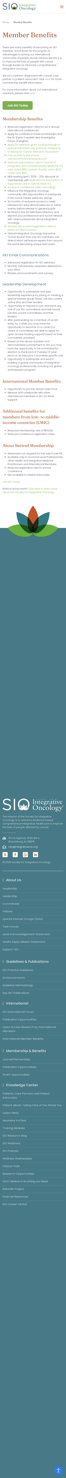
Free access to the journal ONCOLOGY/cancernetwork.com (27, 157)
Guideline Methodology (18, 985)
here (47, 79)
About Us (13, 880)
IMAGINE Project (13, 1189)
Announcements (14, 978)
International (17, 1003)
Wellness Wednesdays (17, 1158)
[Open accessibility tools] (58, 1470)
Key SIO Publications (16, 993)
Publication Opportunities (19, 1019)
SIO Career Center (15, 1204)
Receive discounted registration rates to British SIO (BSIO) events (32, 228)
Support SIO (10, 949)
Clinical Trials (11, 1166)
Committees (11, 904)
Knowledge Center (22, 1085)
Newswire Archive (14, 1120)
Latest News (11, 1113)
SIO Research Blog (15, 1136)
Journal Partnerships (16, 1059)
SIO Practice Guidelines (18, 970)
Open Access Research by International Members (29, 1029)
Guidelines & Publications (27, 961)
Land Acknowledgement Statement (26, 934)
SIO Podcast (11, 1151)
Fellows (7, 911)
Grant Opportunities (16, 1075)
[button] (61, 7)
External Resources (15, 1197)
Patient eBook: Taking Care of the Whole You (32, 1105)
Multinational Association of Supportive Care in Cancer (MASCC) (35, 181)
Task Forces (11, 927)
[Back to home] (19, 7)
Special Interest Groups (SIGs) (23, 919)
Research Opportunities (18, 1174)
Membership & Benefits (26, 1050)
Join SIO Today (17, 105)
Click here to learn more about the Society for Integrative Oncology (30, 490)
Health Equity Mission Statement (24, 942)
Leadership (10, 888)
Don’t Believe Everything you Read (25, 1181)
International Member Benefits (23, 1039)
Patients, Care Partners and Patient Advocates (26, 1096)
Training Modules (14, 1128)
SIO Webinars (11, 1143)
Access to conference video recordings (32, 187)
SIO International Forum (18, 1012)
